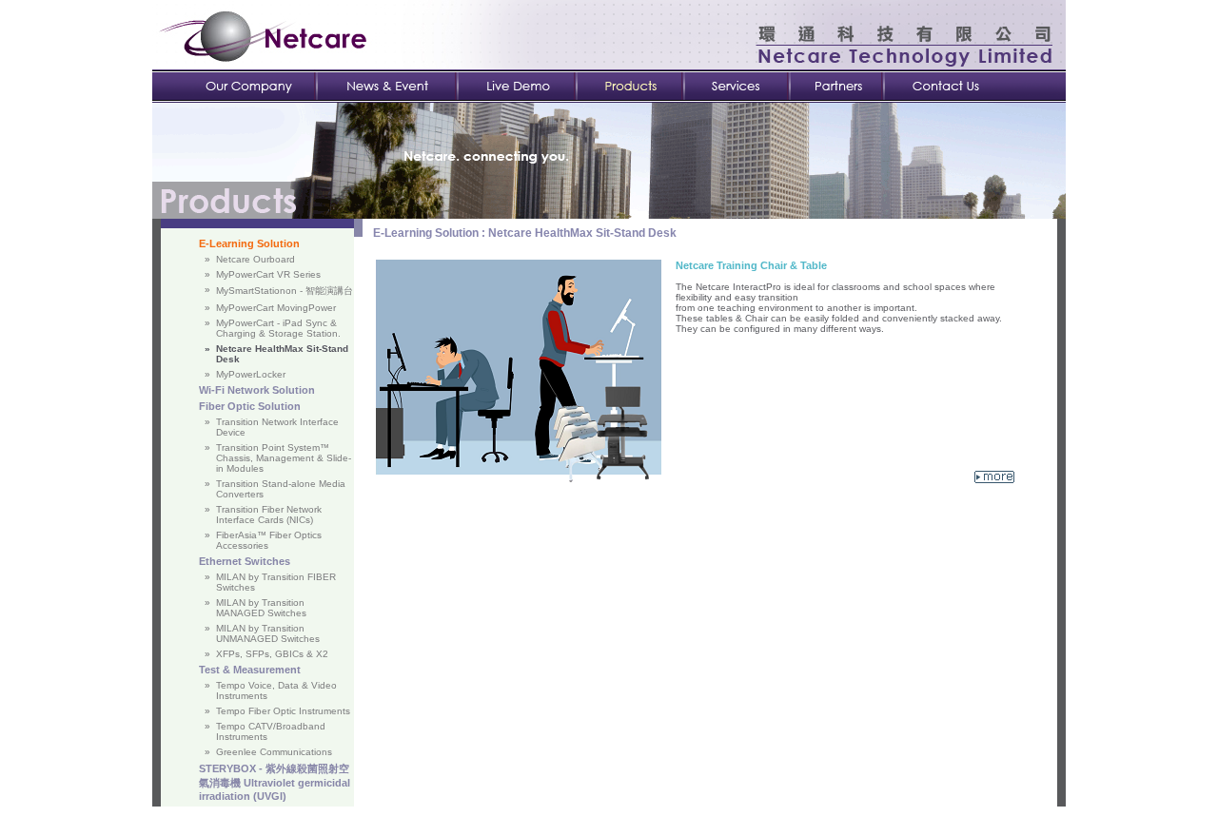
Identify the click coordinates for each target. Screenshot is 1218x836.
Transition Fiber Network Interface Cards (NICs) (269, 514)
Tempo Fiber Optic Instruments (283, 711)
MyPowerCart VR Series (268, 274)
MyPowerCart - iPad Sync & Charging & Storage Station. (278, 328)
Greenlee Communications (274, 752)
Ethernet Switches (244, 561)
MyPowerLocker (250, 374)
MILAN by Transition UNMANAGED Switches (268, 633)
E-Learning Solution (249, 243)
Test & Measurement (250, 669)
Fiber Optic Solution (250, 406)
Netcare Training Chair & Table (751, 265)
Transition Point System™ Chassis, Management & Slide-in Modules (283, 458)
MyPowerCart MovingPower (276, 307)
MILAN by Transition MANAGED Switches (261, 607)
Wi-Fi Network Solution (257, 390)
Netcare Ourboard (255, 259)
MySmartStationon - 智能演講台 (284, 290)
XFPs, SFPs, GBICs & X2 (272, 654)
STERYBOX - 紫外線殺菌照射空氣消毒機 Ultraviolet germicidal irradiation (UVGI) (274, 782)
